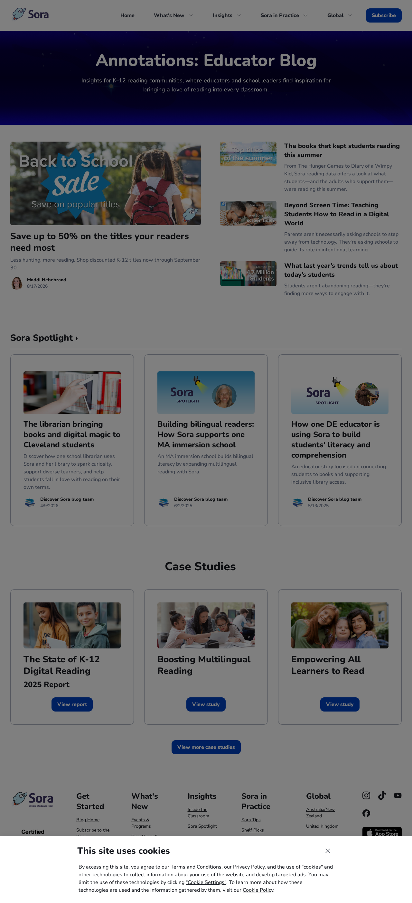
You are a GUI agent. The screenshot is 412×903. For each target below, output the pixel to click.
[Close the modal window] (328, 851)
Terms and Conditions (196, 866)
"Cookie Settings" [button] (206, 882)
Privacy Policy (249, 866)
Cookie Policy (258, 890)
